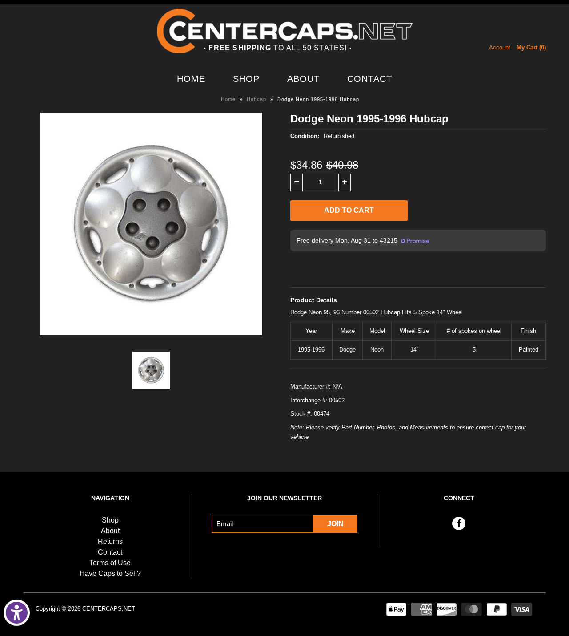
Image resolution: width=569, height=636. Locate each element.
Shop (246, 79)
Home (191, 79)
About (303, 79)
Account (499, 47)
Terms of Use (110, 563)
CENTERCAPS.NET (108, 608)
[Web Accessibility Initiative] (16, 612)
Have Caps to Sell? (110, 573)
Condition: (304, 136)
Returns (110, 541)
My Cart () (531, 47)
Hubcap (256, 99)
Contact (369, 79)
